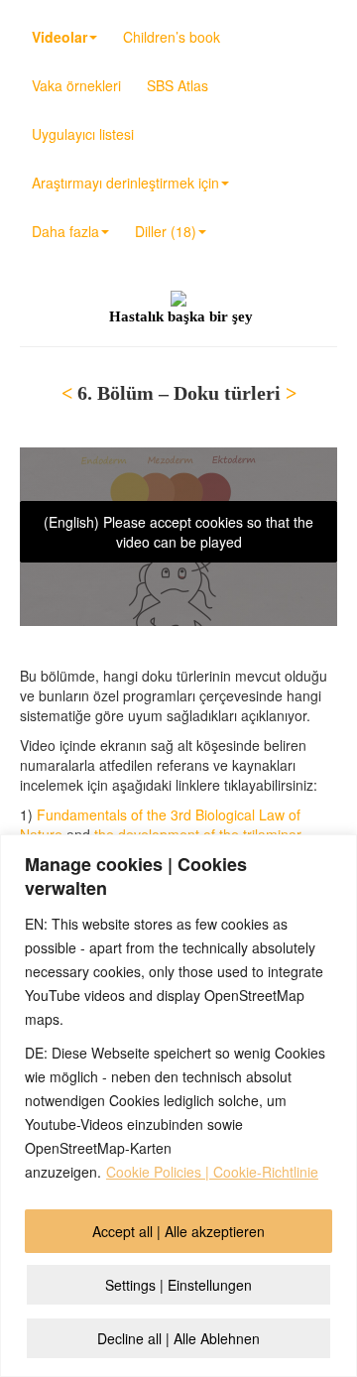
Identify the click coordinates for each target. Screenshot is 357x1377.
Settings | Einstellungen (178, 1285)
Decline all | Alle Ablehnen (178, 1338)
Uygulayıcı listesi (83, 134)
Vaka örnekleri (76, 85)
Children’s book (171, 37)
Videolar (59, 37)
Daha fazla (65, 231)
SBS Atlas (177, 85)
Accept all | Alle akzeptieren (178, 1231)
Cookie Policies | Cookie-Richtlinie (212, 1172)
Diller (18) (165, 231)
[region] (178, 1105)
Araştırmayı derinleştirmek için (125, 182)
